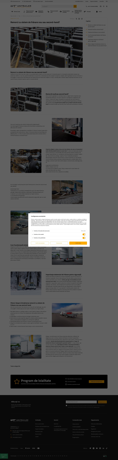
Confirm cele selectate (40, 243)
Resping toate (59, 243)
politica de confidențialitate (47, 221)
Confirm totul (78, 243)
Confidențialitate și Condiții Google (38, 223)
